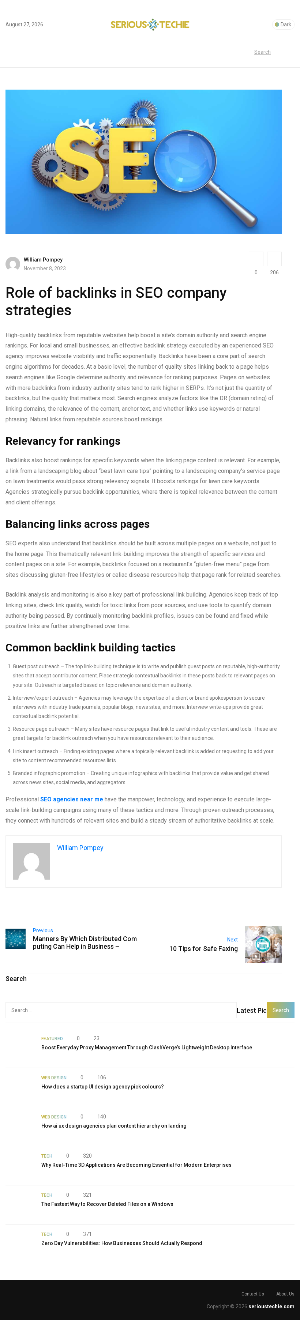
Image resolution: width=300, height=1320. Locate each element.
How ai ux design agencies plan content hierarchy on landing (114, 1126)
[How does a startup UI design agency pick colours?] (19, 1087)
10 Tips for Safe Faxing (203, 948)
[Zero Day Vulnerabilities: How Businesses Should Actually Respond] (19, 1244)
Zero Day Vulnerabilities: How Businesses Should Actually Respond (121, 1243)
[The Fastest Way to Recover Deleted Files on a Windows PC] (19, 1205)
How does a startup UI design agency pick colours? (102, 1087)
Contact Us (252, 1294)
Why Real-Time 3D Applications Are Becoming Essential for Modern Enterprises (136, 1165)
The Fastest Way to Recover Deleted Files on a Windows (107, 1204)
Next (232, 940)
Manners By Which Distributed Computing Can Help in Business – (85, 942)
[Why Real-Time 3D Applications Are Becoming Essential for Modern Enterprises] (19, 1165)
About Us (285, 1294)
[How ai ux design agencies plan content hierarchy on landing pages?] (19, 1126)
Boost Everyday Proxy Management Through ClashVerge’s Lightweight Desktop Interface (146, 1047)
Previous (43, 930)
